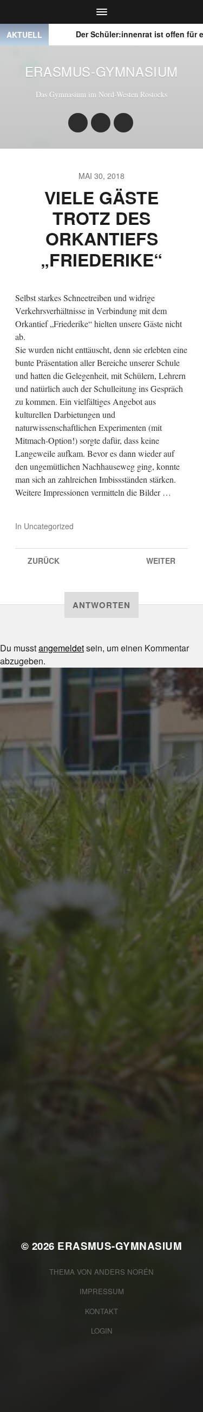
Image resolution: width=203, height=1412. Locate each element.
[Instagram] (78, 122)
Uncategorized (49, 526)
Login (102, 1331)
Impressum (102, 1291)
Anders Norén (124, 1272)
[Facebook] (100, 122)
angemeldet (61, 648)
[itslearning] (123, 122)
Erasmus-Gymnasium (101, 71)
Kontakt (101, 1311)
